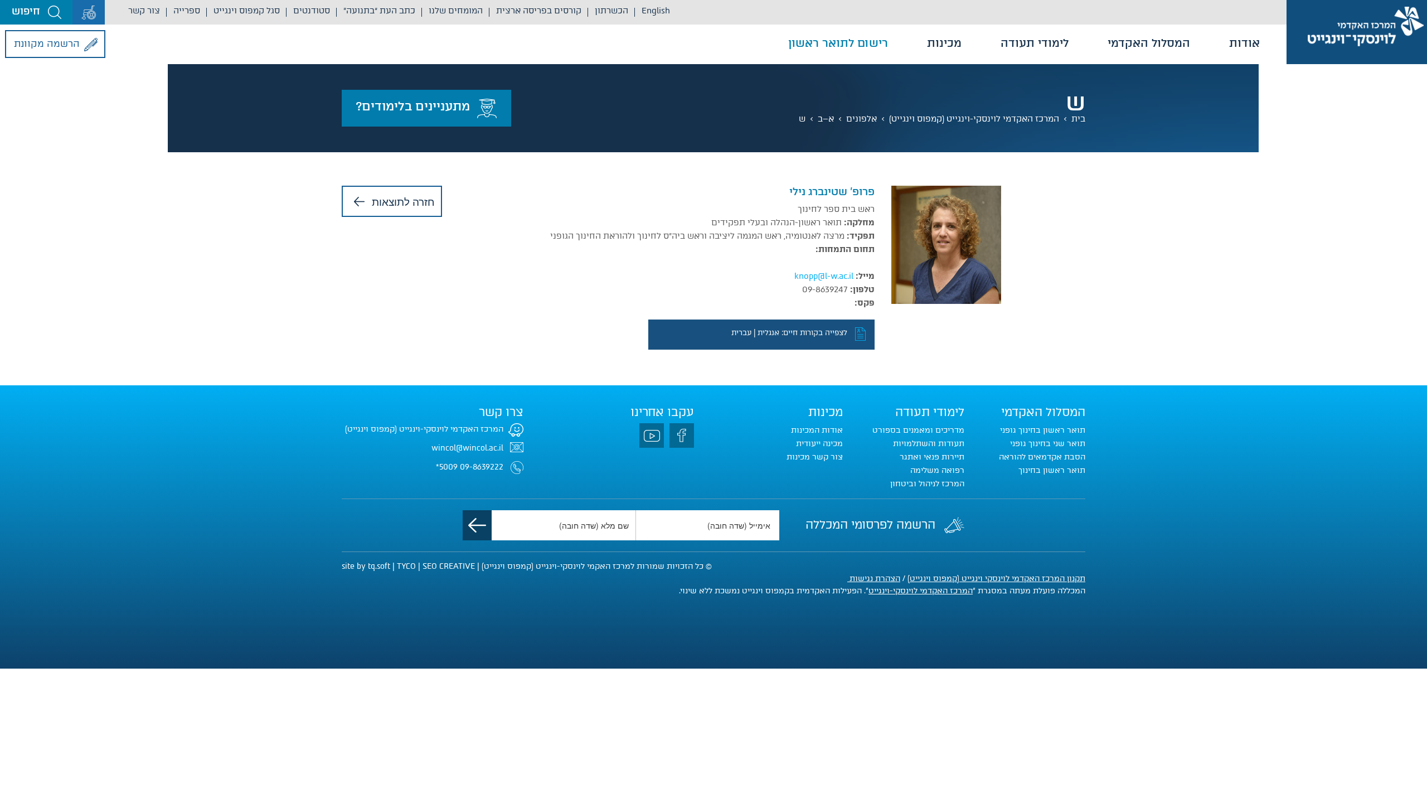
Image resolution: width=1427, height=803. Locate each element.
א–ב (826, 119)
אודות (1244, 43)
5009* (447, 467)
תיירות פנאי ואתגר (932, 457)
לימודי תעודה (1035, 43)
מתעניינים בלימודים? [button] (413, 106)
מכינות (944, 43)
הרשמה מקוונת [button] (47, 43)
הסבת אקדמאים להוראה (1042, 457)
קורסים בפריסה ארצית (538, 11)
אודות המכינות (817, 430)
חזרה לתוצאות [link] (403, 201)
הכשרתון (611, 11)
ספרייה (186, 11)
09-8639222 (481, 467)
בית (1078, 119)
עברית (741, 332)
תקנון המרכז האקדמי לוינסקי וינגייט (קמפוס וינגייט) (996, 578)
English (656, 11)
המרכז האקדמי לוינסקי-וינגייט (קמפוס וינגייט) (974, 119)
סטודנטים (311, 11)
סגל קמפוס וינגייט (246, 11)
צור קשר (144, 11)
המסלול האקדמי (1149, 43)
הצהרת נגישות (873, 578)
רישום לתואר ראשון (838, 43)
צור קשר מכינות (815, 457)
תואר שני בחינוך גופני (1047, 443)
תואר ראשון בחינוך (1051, 470)
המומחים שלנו (456, 11)
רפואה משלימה (937, 470)
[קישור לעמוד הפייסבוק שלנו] (681, 435)
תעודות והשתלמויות (928, 443)
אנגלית (768, 332)
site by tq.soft (366, 566)
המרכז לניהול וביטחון (927, 483)
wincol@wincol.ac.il (467, 448)
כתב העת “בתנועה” (379, 11)
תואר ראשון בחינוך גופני (1042, 430)
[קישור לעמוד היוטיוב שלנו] (651, 435)
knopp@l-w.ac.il (823, 276)
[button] (36, 12)
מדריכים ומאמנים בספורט (918, 430)
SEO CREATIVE (449, 566)
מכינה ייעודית (819, 443)
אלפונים (861, 119)
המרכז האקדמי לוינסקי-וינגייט (920, 591)
